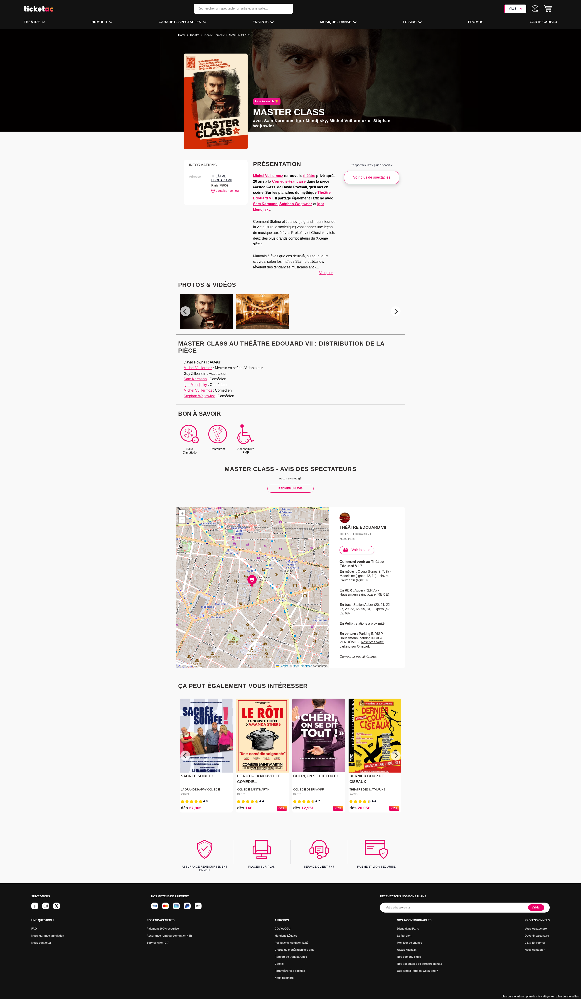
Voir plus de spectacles (371, 177)
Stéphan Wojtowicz (295, 204)
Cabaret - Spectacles (180, 22)
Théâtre (32, 22)
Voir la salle (361, 550)
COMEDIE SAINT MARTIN (253, 789)
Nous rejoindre (284, 977)
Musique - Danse (336, 22)
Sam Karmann (265, 204)
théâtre (309, 176)
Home (182, 35)
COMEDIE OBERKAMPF (308, 789)
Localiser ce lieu (227, 190)
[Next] (396, 311)
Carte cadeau (543, 22)
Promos (475, 22)
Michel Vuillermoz (268, 176)
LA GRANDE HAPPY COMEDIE (200, 789)
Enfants (261, 22)
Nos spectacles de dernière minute (419, 963)
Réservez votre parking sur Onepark (362, 644)
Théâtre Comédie (214, 35)
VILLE (512, 8)
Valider (536, 907)
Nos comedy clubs (409, 956)
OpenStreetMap (302, 666)
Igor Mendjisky (195, 385)
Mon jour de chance (409, 942)
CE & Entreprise (535, 942)
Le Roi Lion (404, 935)
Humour (99, 22)
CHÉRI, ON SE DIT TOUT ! (315, 776)
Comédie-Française (289, 181)
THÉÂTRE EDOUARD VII (221, 178)
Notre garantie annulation (47, 935)
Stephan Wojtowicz (199, 396)
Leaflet (283, 666)
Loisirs (410, 22)
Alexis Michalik (406, 949)
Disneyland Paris (408, 928)
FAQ (34, 928)
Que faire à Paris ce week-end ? (417, 970)
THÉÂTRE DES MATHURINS (367, 789)
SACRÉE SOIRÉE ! (197, 776)
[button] (548, 8)
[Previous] (185, 311)
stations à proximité (370, 623)
